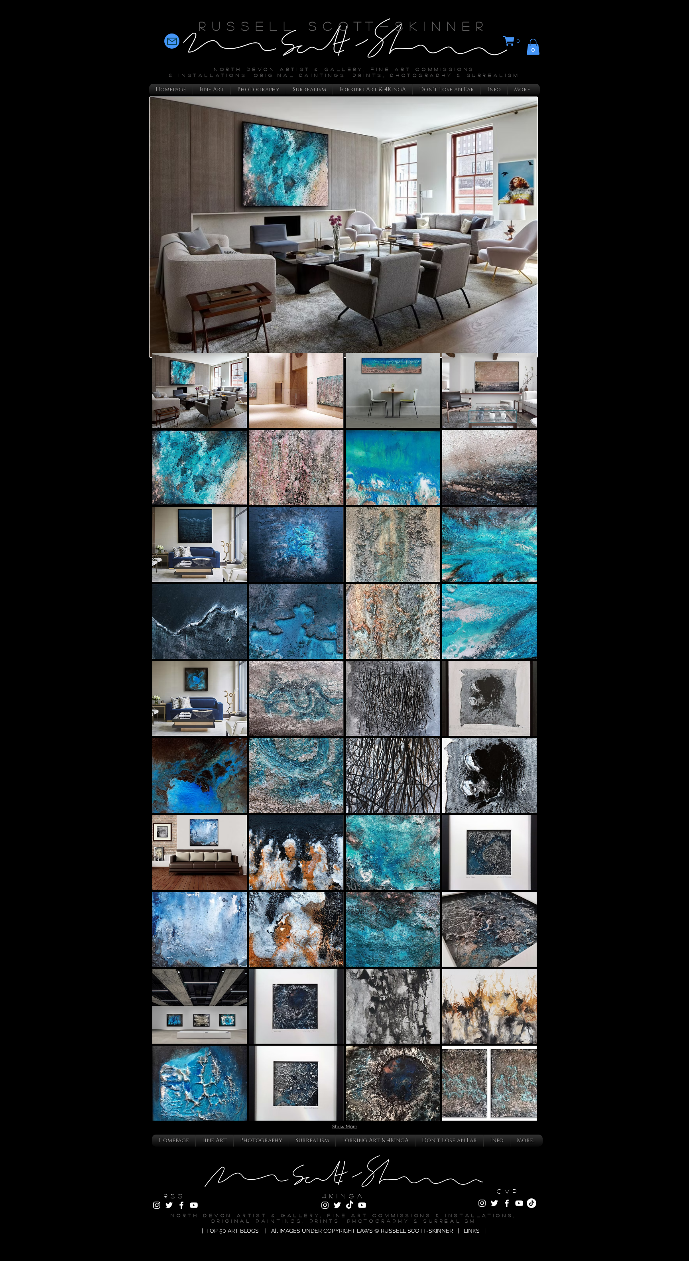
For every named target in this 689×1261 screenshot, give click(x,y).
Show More (344, 1126)
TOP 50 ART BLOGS (232, 1231)
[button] (512, 41)
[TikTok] (349, 1205)
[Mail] (171, 41)
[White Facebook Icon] (181, 1205)
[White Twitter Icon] (169, 1205)
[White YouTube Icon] (194, 1205)
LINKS (473, 1231)
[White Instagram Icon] (156, 1205)
